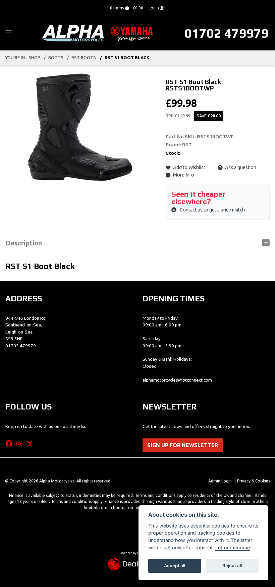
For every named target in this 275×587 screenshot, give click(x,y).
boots (55, 57)
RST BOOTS (83, 57)
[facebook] (10, 443)
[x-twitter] (31, 443)
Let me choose (232, 547)
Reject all (232, 565)
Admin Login (220, 481)
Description (23, 243)
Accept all (174, 565)
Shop (34, 57)
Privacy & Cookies (253, 481)
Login (154, 8)
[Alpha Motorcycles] (99, 33)
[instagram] (21, 443)
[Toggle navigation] (8, 33)
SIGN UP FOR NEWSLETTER (182, 445)
